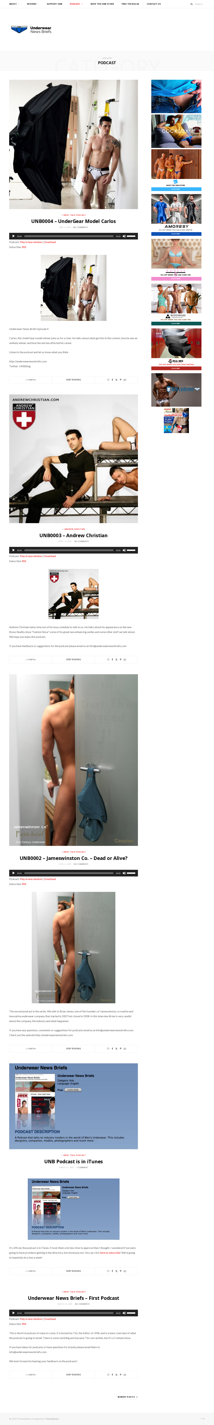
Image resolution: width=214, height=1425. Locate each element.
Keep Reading (73, 379)
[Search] (192, 4)
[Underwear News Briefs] (34, 29)
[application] (73, 236)
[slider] (131, 236)
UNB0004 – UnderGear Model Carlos (73, 221)
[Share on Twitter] (116, 380)
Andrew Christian (75, 529)
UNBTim (32, 379)
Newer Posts (126, 1397)
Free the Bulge (130, 4)
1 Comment (82, 1167)
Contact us (154, 4)
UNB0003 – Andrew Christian (73, 535)
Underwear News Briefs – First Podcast (73, 1298)
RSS (24, 247)
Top (203, 1418)
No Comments (80, 227)
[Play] (13, 236)
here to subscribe (110, 1252)
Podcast (75, 4)
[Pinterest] (120, 380)
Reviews (31, 4)
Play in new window (31, 242)
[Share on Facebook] (112, 380)
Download (50, 242)
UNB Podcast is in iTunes (73, 1161)
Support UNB (54, 4)
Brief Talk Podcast (75, 215)
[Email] (125, 380)
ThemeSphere (52, 1418)
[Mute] (124, 236)
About (13, 4)
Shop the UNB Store (102, 4)
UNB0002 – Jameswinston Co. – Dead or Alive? (74, 858)
